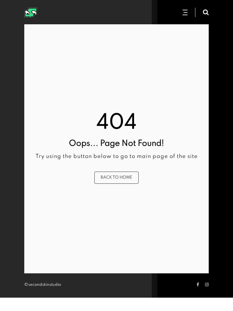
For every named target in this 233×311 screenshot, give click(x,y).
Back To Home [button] (116, 177)
